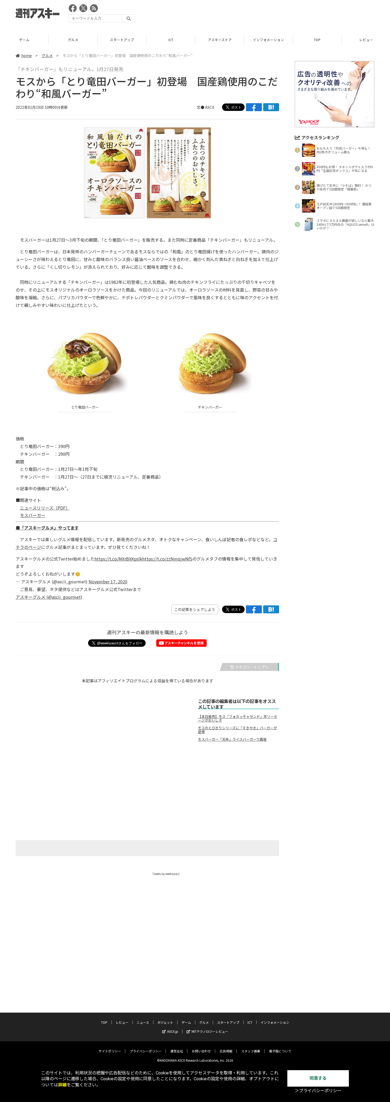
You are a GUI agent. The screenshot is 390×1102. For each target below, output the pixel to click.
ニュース (143, 1022)
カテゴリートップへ (251, 667)
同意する (318, 1078)
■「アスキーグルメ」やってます (47, 527)
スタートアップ (73, 39)
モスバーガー (32, 515)
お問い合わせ (201, 1051)
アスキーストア (171, 39)
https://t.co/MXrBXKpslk (118, 559)
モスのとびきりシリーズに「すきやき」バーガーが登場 (237, 730)
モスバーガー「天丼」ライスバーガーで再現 (232, 739)
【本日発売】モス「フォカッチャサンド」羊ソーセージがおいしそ (237, 718)
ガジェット (165, 1022)
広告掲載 (226, 1051)
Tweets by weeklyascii (166, 874)
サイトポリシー (110, 1051)
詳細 (62, 1084)
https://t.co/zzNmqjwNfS (167, 559)
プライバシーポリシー (146, 1051)
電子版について (280, 1051)
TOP (268, 39)
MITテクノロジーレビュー (210, 1031)
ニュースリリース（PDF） (45, 508)
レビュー (317, 39)
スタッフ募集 (250, 1051)
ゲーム (186, 1022)
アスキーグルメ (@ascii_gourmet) (49, 597)
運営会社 (176, 1051)
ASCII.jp (172, 1031)
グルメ (24, 39)
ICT (122, 39)
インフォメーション (219, 39)
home (26, 55)
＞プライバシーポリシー (318, 1090)
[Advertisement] (277, 15)
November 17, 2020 (108, 581)
